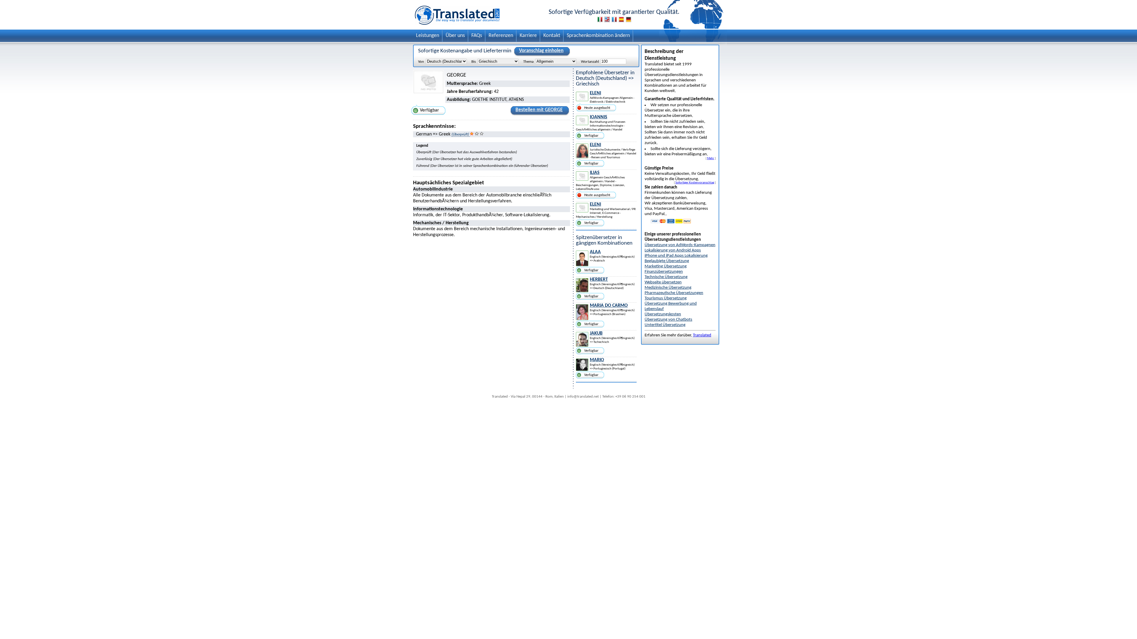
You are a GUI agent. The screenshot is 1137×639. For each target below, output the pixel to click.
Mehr (710, 158)
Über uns (455, 35)
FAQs (476, 35)
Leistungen (427, 35)
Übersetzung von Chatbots (668, 319)
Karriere (528, 35)
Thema (528, 62)
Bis (473, 62)
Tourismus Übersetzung (666, 298)
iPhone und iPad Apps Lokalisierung (676, 256)
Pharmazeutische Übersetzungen (674, 293)
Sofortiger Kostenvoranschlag (694, 182)
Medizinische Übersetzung (668, 287)
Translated (702, 335)
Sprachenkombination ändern (598, 35)
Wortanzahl (590, 62)
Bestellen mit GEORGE (539, 109)
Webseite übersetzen (663, 282)
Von (421, 62)
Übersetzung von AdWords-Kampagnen (680, 245)
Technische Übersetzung (666, 277)
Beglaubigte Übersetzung (667, 261)
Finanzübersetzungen (664, 272)
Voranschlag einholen (541, 50)
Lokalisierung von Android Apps (673, 250)
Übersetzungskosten (663, 314)
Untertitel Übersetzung (665, 325)
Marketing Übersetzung (666, 266)
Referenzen (501, 35)
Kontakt (551, 35)
